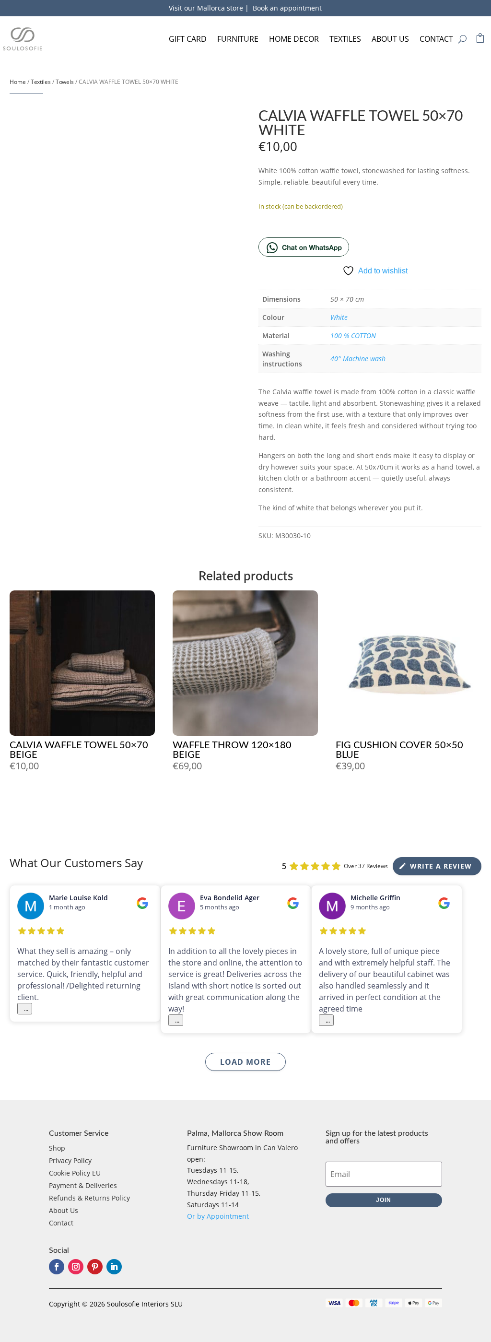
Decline (130, 698)
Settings (219, 698)
